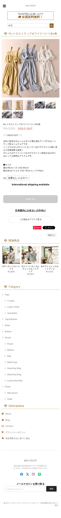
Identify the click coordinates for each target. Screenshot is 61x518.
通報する (51, 235)
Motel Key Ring (14, 374)
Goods (8, 337)
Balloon (10, 350)
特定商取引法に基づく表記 (18, 438)
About (8, 413)
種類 (5, 178)
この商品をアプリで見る (30, 219)
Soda (9, 399)
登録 (51, 488)
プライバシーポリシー (16, 432)
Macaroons (12, 393)
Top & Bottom (11, 319)
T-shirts (10, 301)
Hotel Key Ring (14, 368)
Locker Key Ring (14, 380)
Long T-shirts (13, 307)
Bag (9, 356)
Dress (7, 325)
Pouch (10, 344)
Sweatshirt (12, 313)
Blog (8, 420)
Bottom (8, 331)
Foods (7, 386)
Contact (9, 426)
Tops (7, 294)
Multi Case (12, 362)
